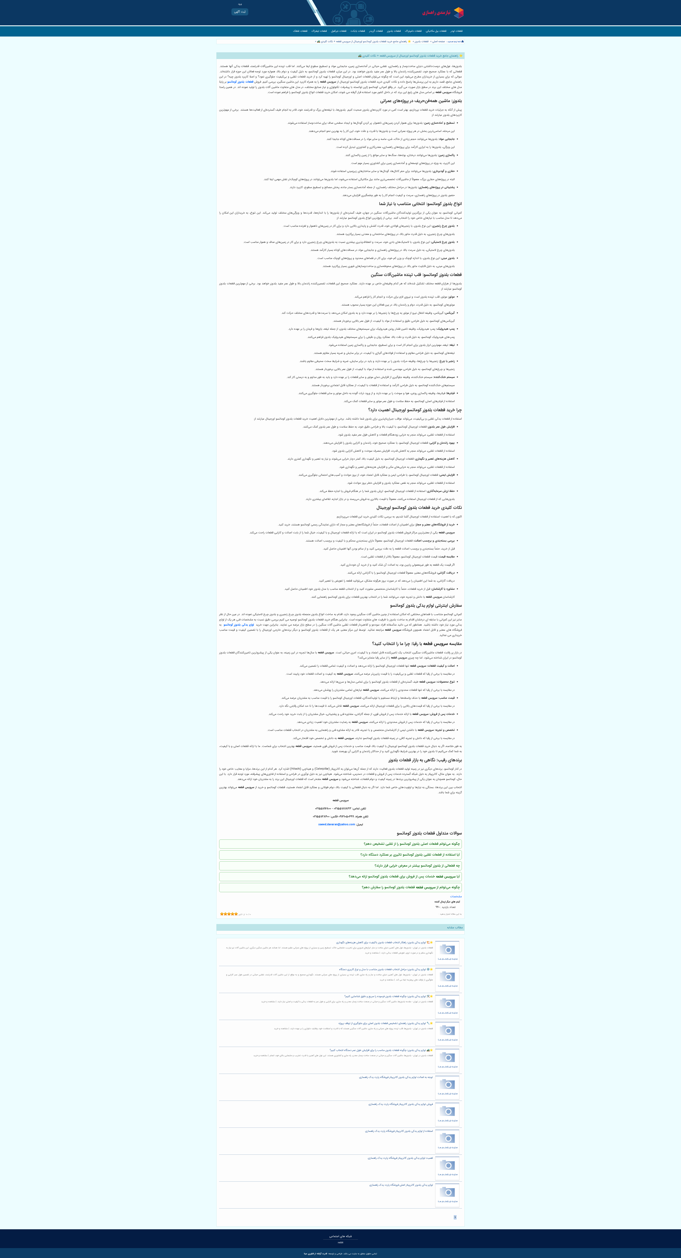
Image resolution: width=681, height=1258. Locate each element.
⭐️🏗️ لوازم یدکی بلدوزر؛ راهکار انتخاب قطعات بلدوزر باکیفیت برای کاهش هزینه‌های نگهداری (384, 943)
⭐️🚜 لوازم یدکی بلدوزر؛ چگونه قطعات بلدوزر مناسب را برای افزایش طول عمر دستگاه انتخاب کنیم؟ (381, 1050)
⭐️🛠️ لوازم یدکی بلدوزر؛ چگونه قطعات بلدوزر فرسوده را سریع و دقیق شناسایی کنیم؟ (388, 996)
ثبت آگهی (240, 12)
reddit (340, 1242)
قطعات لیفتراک (319, 31)
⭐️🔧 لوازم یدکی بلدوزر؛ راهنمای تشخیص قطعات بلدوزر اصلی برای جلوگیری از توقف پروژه (386, 1023)
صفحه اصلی (438, 42)
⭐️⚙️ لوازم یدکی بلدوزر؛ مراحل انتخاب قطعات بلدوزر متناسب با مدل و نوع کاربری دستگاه (386, 969)
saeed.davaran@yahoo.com (336, 824)
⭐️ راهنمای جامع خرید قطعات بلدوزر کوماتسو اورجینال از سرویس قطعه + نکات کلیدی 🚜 (363, 42)
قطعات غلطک (300, 31)
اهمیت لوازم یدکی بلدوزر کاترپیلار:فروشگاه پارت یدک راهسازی (400, 1158)
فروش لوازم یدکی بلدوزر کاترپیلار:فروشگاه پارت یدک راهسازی (401, 1104)
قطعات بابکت (358, 31)
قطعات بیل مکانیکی (436, 31)
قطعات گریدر (376, 31)
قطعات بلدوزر (394, 31)
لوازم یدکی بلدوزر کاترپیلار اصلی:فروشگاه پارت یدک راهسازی (401, 1185)
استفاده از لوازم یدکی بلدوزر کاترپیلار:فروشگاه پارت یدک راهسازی (399, 1131)
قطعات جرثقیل (338, 31)
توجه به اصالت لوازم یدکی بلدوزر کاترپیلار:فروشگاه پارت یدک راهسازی (396, 1077)
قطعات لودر (457, 31)
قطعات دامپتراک (413, 31)
